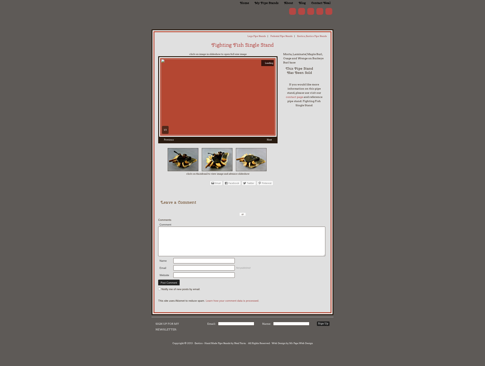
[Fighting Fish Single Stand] (218, 133)
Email (163, 267)
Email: (211, 323)
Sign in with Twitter (225, 209)
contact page (294, 96)
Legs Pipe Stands (256, 36)
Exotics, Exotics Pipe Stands (312, 36)
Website (164, 275)
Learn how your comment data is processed (232, 300)
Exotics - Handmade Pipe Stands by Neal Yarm (183, 9)
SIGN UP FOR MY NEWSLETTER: (167, 326)
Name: (266, 323)
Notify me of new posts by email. (180, 289)
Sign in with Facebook (259, 209)
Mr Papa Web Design (301, 343)
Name (163, 260)
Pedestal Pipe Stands (281, 36)
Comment (165, 224)
